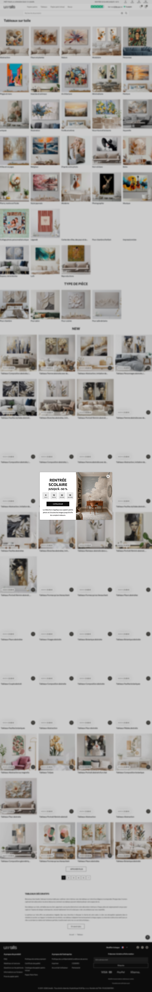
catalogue (58, 504)
